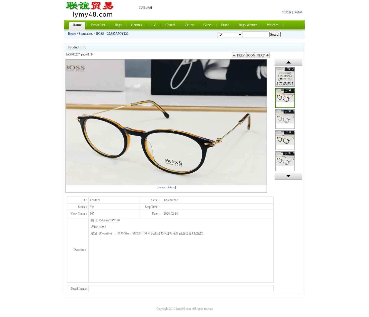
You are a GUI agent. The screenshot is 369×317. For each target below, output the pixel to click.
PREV (241, 55)
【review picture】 (166, 187)
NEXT (261, 55)
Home (72, 33)
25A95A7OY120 (117, 33)
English (297, 12)
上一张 (288, 62)
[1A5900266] (285, 119)
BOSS (100, 33)
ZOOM (251, 55)
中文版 (286, 12)
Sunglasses (86, 33)
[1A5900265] (285, 140)
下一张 (288, 176)
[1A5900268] (285, 77)
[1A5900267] (285, 98)
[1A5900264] (285, 161)
